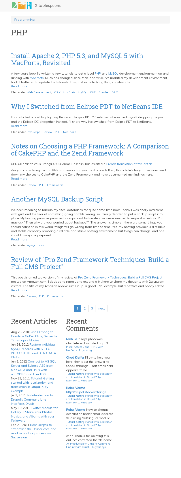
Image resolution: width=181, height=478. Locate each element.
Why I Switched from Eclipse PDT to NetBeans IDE (87, 106)
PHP (98, 73)
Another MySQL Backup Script (57, 199)
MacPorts (37, 78)
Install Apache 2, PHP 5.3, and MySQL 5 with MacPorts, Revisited (77, 59)
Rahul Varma (75, 388)
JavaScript (33, 132)
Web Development (39, 92)
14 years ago (99, 447)
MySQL (113, 73)
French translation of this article (129, 164)
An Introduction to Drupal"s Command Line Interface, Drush (88, 445)
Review (47, 132)
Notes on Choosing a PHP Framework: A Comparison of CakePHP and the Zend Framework (90, 149)
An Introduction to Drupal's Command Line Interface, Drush (32, 399)
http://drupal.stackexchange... (87, 392)
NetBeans (69, 132)
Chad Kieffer (75, 357)
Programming (24, 20)
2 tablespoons (48, 5)
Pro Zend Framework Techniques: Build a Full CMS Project (120, 277)
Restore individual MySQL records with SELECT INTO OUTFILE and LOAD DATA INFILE (33, 350)
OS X (57, 92)
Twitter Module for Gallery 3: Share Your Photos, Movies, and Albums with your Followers (34, 414)
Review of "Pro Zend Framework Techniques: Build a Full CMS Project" (90, 263)
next (101, 308)
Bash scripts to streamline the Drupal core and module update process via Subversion (33, 431)
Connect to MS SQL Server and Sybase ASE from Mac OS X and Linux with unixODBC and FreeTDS (33, 367)
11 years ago (86, 350)
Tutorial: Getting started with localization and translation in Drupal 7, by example (32, 384)
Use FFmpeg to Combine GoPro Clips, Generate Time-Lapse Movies (34, 336)
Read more (19, 86)
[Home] (23, 5)
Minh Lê (71, 339)
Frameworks (55, 185)
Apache (103, 92)
